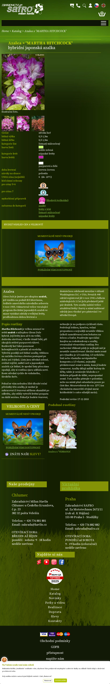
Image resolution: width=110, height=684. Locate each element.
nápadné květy (47, 216)
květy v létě (45, 209)
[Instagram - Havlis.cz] (54, 563)
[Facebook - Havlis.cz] (61, 563)
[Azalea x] (63, 429)
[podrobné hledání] (72, 6)
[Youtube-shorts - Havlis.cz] (39, 563)
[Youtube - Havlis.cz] (46, 563)
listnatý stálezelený (49, 212)
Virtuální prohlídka (71, 486)
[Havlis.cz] (22, 9)
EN (102, 5)
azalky (42, 205)
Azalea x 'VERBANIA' (59, 451)
